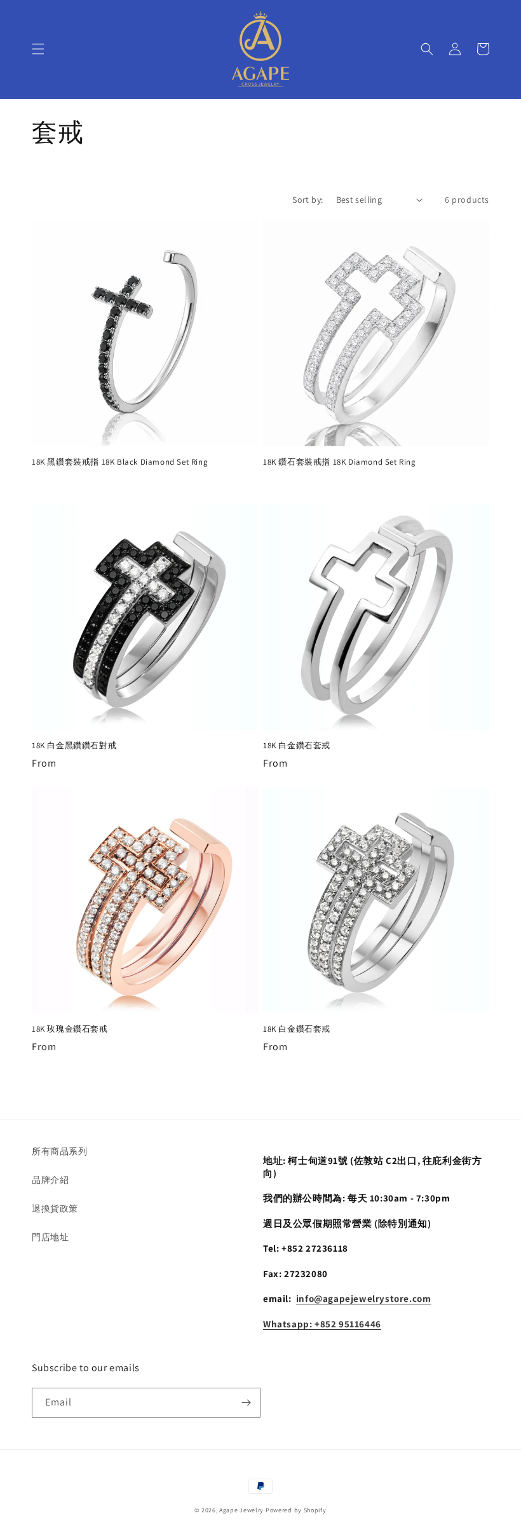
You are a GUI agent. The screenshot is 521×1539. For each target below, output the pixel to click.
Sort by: (307, 199)
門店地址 (50, 1237)
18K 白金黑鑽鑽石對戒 (74, 746)
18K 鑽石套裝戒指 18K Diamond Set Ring (339, 462)
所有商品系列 (60, 1151)
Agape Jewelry (241, 1510)
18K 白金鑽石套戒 (296, 746)
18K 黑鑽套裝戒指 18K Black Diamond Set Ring (120, 462)
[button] (38, 49)
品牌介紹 (50, 1180)
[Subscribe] (246, 1403)
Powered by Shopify (296, 1510)
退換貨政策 (55, 1208)
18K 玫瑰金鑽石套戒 (70, 1029)
